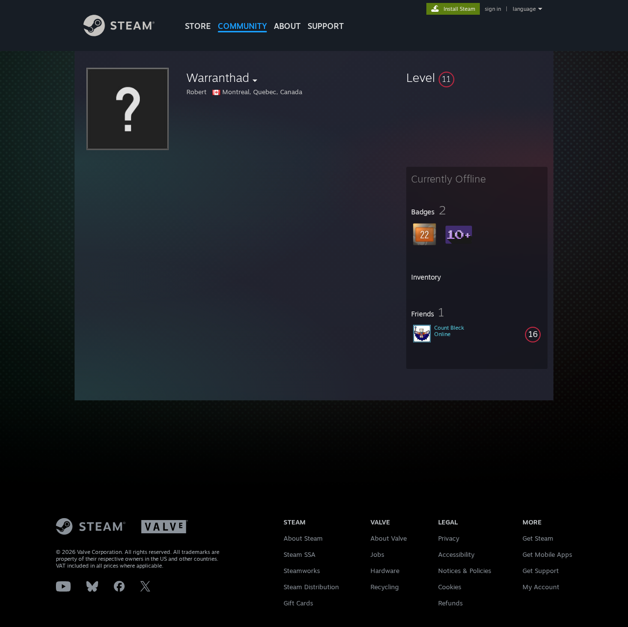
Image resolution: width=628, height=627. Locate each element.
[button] (477, 77)
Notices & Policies (464, 571)
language (524, 8)
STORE (198, 26)
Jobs (377, 554)
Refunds (450, 603)
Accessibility (456, 554)
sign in (493, 8)
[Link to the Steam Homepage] (119, 33)
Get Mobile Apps (547, 554)
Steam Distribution (311, 587)
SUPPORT (326, 26)
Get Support (541, 571)
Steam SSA (299, 554)
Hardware (384, 571)
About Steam (303, 538)
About (287, 26)
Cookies (449, 587)
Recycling (384, 587)
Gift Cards (298, 603)
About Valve (388, 538)
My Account (541, 587)
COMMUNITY (242, 26)
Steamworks (302, 571)
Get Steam (538, 538)
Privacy (448, 538)
